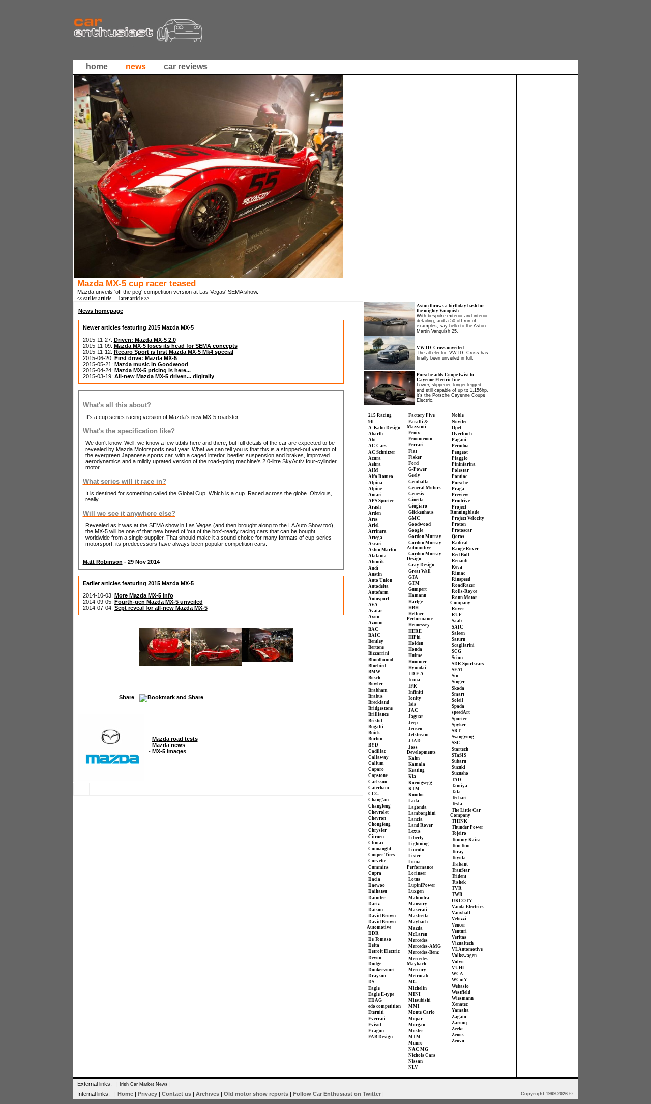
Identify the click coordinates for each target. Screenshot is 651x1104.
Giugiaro (417, 506)
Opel (456, 427)
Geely (414, 475)
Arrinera (377, 531)
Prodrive (461, 500)
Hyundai (417, 667)
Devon (374, 957)
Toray (458, 851)
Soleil (457, 700)
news (136, 66)
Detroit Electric (384, 951)
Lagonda (417, 807)
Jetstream (418, 734)
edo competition (384, 1006)
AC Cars (377, 446)
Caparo (376, 769)
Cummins (378, 867)
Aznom (375, 622)
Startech (460, 749)
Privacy (147, 1094)
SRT (456, 730)
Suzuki (458, 767)
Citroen (376, 836)
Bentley (375, 641)
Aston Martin (382, 549)
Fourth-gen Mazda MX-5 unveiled (158, 602)
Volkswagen (464, 955)
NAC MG (418, 1049)
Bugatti (375, 726)
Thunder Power (467, 827)
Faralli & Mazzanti (417, 424)
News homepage (100, 311)
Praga (458, 488)
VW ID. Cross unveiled (440, 347)
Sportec (459, 718)
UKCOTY (462, 900)
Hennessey (419, 625)
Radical (460, 542)
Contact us (176, 1094)
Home (125, 1094)
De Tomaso (379, 939)
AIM (373, 470)
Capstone (378, 775)
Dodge (374, 963)
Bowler (375, 684)
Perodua (460, 446)
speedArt (461, 712)
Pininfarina (464, 464)
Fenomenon (420, 438)
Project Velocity (468, 518)
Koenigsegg (420, 782)
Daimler (377, 897)
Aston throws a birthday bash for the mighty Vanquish (450, 308)
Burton (375, 738)
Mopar (415, 1018)
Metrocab (418, 975)
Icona (414, 679)
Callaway (378, 757)
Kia (412, 776)
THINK (459, 821)
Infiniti (415, 692)
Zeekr (457, 1028)
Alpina (375, 482)
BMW (374, 671)
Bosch (374, 677)
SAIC (457, 627)
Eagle (374, 988)
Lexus (414, 831)
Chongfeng (379, 824)
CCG (373, 793)
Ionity (414, 698)
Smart (458, 694)
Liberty (416, 837)
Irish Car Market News (144, 1084)
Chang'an (378, 799)
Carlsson (377, 781)
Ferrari (416, 444)
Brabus (375, 696)
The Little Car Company (465, 813)
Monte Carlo (421, 1012)
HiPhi (414, 637)
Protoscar (462, 530)
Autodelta (378, 586)
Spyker (459, 724)
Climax (376, 842)
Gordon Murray (424, 536)
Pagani (459, 439)
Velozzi (459, 918)
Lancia (415, 819)
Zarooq (459, 1022)
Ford (413, 463)
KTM (414, 788)
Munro (415, 1043)
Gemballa (418, 481)
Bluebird (377, 665)
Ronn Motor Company (463, 600)
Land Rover (420, 825)
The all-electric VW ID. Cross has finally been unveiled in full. (452, 355)
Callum (376, 763)
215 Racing (380, 415)
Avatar (375, 610)
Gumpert (417, 589)
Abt (372, 439)
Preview (460, 494)
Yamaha (460, 1010)
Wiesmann (463, 998)
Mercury (417, 969)
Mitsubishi (419, 1000)
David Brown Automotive (381, 924)
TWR (457, 894)
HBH (413, 607)
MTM (414, 1036)
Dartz (374, 903)
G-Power (417, 469)
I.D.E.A (416, 673)
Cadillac (377, 751)
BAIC (374, 635)
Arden (374, 513)
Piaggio (460, 458)
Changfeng (379, 806)
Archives (207, 1094)
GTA (413, 577)
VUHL (458, 967)
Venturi (459, 931)
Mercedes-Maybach (418, 961)
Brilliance (378, 714)
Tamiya (459, 785)
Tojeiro (459, 833)
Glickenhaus (421, 512)
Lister (414, 855)
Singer (458, 681)
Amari (375, 494)
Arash (374, 507)
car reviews (186, 66)
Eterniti (376, 1012)
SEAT (457, 669)
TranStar (461, 870)
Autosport (378, 598)
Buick (374, 732)
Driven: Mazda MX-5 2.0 (145, 340)
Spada (458, 706)
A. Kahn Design (384, 427)
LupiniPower (421, 885)
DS (371, 981)
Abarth (375, 433)
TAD (456, 779)
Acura (374, 458)
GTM (414, 583)
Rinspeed (461, 579)
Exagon (376, 1030)
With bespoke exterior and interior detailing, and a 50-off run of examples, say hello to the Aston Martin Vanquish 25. (452, 323)
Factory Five (421, 415)
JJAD (414, 740)
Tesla (457, 804)
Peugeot (460, 452)
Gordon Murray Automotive (424, 545)
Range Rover (465, 548)
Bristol (375, 720)
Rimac (458, 573)
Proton (459, 524)
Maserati (417, 909)
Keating (416, 770)
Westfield (461, 992)
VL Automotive (467, 949)
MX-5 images (169, 751)
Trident (459, 876)
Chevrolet (378, 812)
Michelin (417, 988)
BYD (373, 745)
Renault (460, 560)
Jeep (413, 722)
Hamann (417, 595)
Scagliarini (463, 645)
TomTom (461, 845)
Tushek (459, 882)
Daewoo (376, 885)
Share (126, 697)
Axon (373, 616)
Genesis (416, 493)
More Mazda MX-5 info (143, 595)
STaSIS (459, 755)
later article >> (134, 298)
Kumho (416, 794)
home (97, 66)
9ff (371, 421)
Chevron (377, 818)
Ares (373, 519)
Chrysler (377, 830)
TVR (457, 888)
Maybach (418, 921)
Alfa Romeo (380, 476)
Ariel (373, 525)
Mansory (417, 903)
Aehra (374, 464)
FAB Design (380, 1036)
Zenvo (458, 1040)
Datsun (375, 909)
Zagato (459, 1016)
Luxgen (416, 891)
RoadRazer (463, 585)
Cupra (374, 873)
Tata (456, 791)
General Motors (424, 487)
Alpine (375, 488)
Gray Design (421, 565)
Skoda (458, 688)
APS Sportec (381, 500)
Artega (375, 537)
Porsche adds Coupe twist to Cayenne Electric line (445, 377)
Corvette (377, 860)
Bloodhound (380, 659)
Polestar (460, 470)
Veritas (459, 937)
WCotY (459, 979)
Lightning (418, 843)
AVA (373, 604)
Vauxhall (461, 912)
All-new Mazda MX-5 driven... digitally (164, 376)
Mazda (415, 928)
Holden (415, 643)
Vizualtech (463, 943)
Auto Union (380, 580)
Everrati (377, 1018)
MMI (414, 1006)
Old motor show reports (256, 1094)
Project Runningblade (464, 509)
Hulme (415, 655)
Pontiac (459, 476)
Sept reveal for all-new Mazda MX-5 (161, 608)
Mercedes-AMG (424, 946)
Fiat (412, 451)
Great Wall (419, 571)
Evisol (374, 1024)
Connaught (379, 848)
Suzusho (460, 773)
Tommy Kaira (466, 839)
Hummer (417, 661)
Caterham (378, 787)
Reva (457, 567)
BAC (373, 629)
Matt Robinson (103, 562)
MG (412, 981)
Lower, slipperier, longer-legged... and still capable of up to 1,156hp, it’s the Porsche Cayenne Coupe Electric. (452, 392)
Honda (415, 649)
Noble (458, 415)
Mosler (415, 1030)
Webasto (460, 986)
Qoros (458, 536)
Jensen (415, 728)
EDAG (375, 1000)
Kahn (414, 758)
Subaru (459, 761)
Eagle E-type (381, 994)
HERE (415, 631)
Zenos (458, 1034)
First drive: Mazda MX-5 (145, 358)
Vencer (458, 925)
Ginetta (416, 499)
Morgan (416, 1024)
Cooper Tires (381, 854)
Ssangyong (463, 736)
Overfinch (462, 433)
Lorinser (417, 873)
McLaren (417, 934)
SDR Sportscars (468, 663)
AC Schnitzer (381, 452)
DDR (373, 933)
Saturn (458, 639)
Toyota (459, 857)
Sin (455, 675)
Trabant (460, 864)
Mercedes (418, 940)
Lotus (414, 879)
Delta (373, 945)
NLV (413, 1067)
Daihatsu (377, 891)
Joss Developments (421, 749)
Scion (457, 657)
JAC (413, 710)
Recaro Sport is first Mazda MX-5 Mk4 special (173, 352)
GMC (414, 518)
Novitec (459, 421)
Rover (458, 608)
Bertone (376, 647)
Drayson (377, 975)
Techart (459, 797)
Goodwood (419, 524)
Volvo (458, 961)
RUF (457, 614)
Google (415, 530)
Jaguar (415, 716)
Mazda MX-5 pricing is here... (152, 370)
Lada (413, 800)
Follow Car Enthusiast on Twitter (337, 1094)
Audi (373, 568)
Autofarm (378, 592)
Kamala (416, 764)
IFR (412, 686)
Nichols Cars (421, 1055)
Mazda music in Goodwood (151, 364)
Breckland (378, 702)
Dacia (374, 879)
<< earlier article (94, 298)
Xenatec (460, 1004)
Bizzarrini (378, 653)
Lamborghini (422, 813)
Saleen (458, 633)
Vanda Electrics (468, 906)
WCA (457, 973)
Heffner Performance (420, 616)
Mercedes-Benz (423, 952)
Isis (412, 704)
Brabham (378, 690)
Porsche (460, 482)
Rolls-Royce (464, 591)
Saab (457, 620)
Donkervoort (381, 969)
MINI (414, 994)
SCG (456, 651)
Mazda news (168, 745)
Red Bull (460, 554)
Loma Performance (420, 864)
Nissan (415, 1061)
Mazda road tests (175, 739)
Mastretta (418, 915)
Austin (375, 574)
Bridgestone (380, 708)
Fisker (415, 457)
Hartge (415, 601)
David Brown (382, 915)
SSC (456, 742)
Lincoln (416, 849)
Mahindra (418, 897)
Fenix (414, 432)
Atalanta (377, 555)
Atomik (376, 561)
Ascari (375, 543)
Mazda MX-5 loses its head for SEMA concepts (176, 346)
